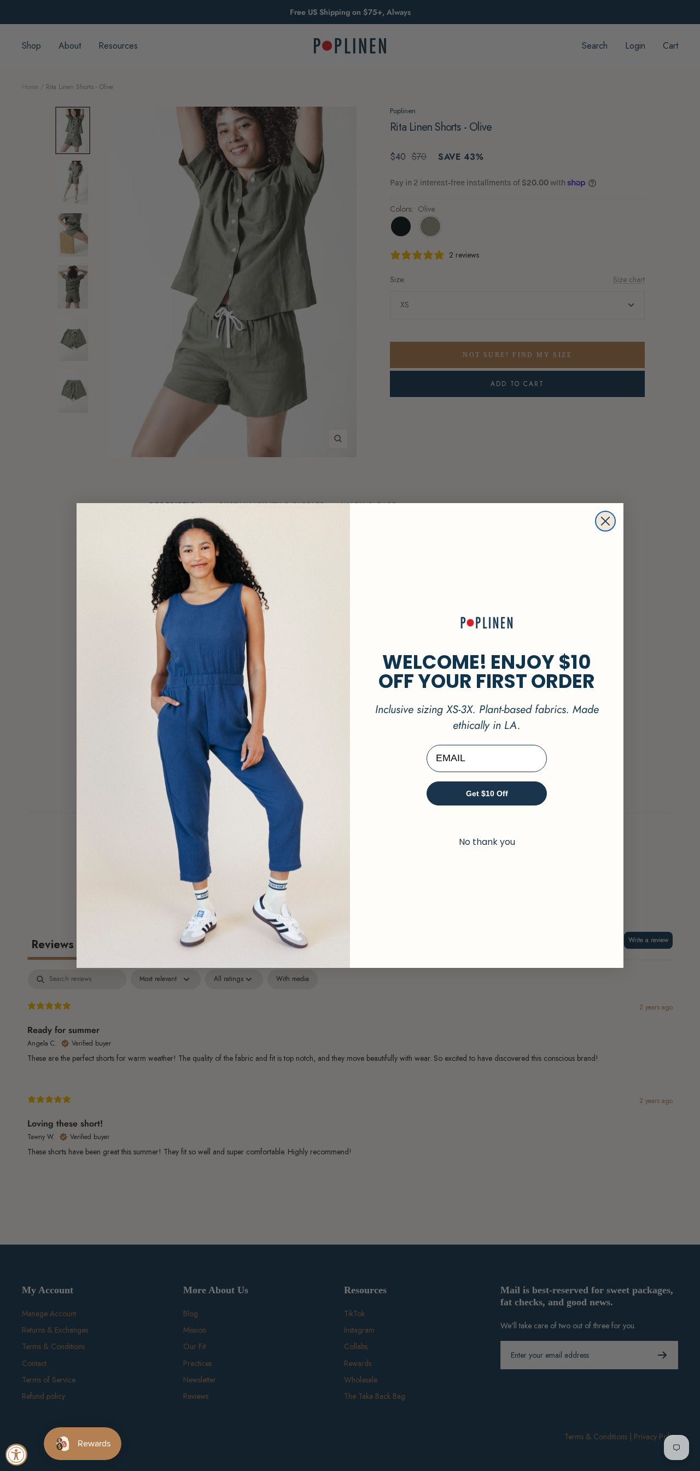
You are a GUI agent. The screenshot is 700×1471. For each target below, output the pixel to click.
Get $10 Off (487, 793)
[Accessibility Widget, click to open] (16, 1455)
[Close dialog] (605, 521)
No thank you (487, 842)
